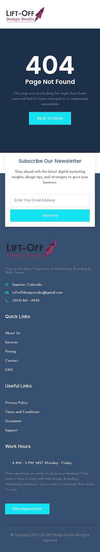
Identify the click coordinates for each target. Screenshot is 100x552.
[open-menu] (92, 14)
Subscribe (50, 215)
